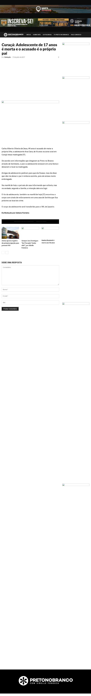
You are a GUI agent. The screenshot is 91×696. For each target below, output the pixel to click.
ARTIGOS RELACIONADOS (24, 221)
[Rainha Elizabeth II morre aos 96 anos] (50, 232)
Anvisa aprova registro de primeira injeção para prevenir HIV (10, 243)
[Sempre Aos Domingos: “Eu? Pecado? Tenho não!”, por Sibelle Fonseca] (30, 233)
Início (28, 34)
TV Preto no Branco (61, 34)
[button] (86, 34)
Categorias (47, 34)
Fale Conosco (76, 34)
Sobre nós (37, 34)
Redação (8, 57)
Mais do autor (41, 221)
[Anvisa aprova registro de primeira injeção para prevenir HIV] (10, 233)
